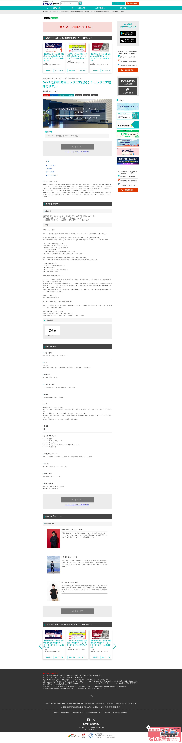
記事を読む (123, 8)
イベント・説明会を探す (54, 8)
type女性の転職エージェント (94, 712)
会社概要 (64, 707)
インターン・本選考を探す (77, 8)
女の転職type (65, 712)
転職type (56, 712)
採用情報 (71, 707)
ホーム (47, 703)
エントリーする (59, 70)
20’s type (107, 712)
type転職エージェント (77, 712)
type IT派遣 (115, 712)
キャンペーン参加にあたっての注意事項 (77, 152)
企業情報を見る (100, 8)
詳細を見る (48, 70)
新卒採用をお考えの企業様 (83, 707)
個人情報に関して (121, 703)
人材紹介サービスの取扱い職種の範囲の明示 (106, 707)
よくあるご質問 (109, 703)
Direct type (123, 712)
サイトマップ (132, 703)
